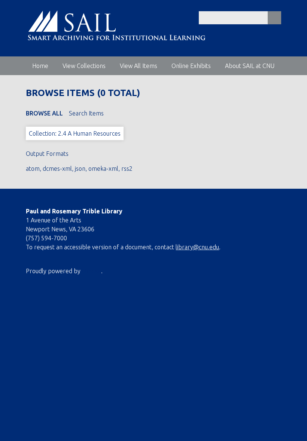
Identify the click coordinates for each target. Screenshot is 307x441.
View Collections (84, 65)
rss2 (127, 168)
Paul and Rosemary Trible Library (74, 211)
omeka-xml (103, 168)
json (80, 168)
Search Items (86, 113)
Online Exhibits (191, 65)
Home (40, 65)
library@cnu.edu (197, 247)
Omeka (91, 271)
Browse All (44, 113)
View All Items (138, 65)
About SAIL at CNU (249, 65)
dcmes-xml (57, 168)
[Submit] (274, 17)
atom (33, 168)
